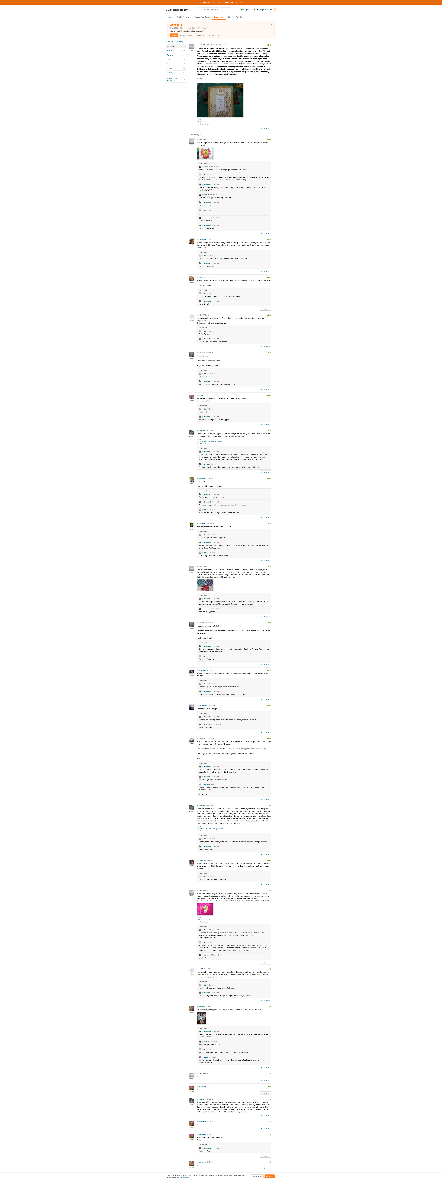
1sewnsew (207, 167)
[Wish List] (274, 9)
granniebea (202, 1086)
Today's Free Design (202, 17)
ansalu (201, 395)
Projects (239, 17)
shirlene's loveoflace (205, 122)
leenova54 (202, 1007)
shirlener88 (207, 185)
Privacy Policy (185, 1177)
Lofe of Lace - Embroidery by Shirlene (210, 442)
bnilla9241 (202, 353)
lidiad (200, 315)
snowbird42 (202, 524)
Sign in (174, 35)
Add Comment (265, 128)
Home (170, 17)
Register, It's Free (266, 10)
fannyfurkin (202, 670)
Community (219, 17)
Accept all (269, 1176)
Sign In (247, 10)
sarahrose (207, 218)
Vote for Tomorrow (183, 17)
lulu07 (201, 969)
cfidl (200, 45)
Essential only (257, 1176)
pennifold (206, 195)
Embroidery (179, 42)
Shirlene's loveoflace (205, 920)
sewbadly (202, 738)
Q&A (229, 17)
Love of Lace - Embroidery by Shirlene (211, 829)
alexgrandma (203, 705)
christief (201, 277)
